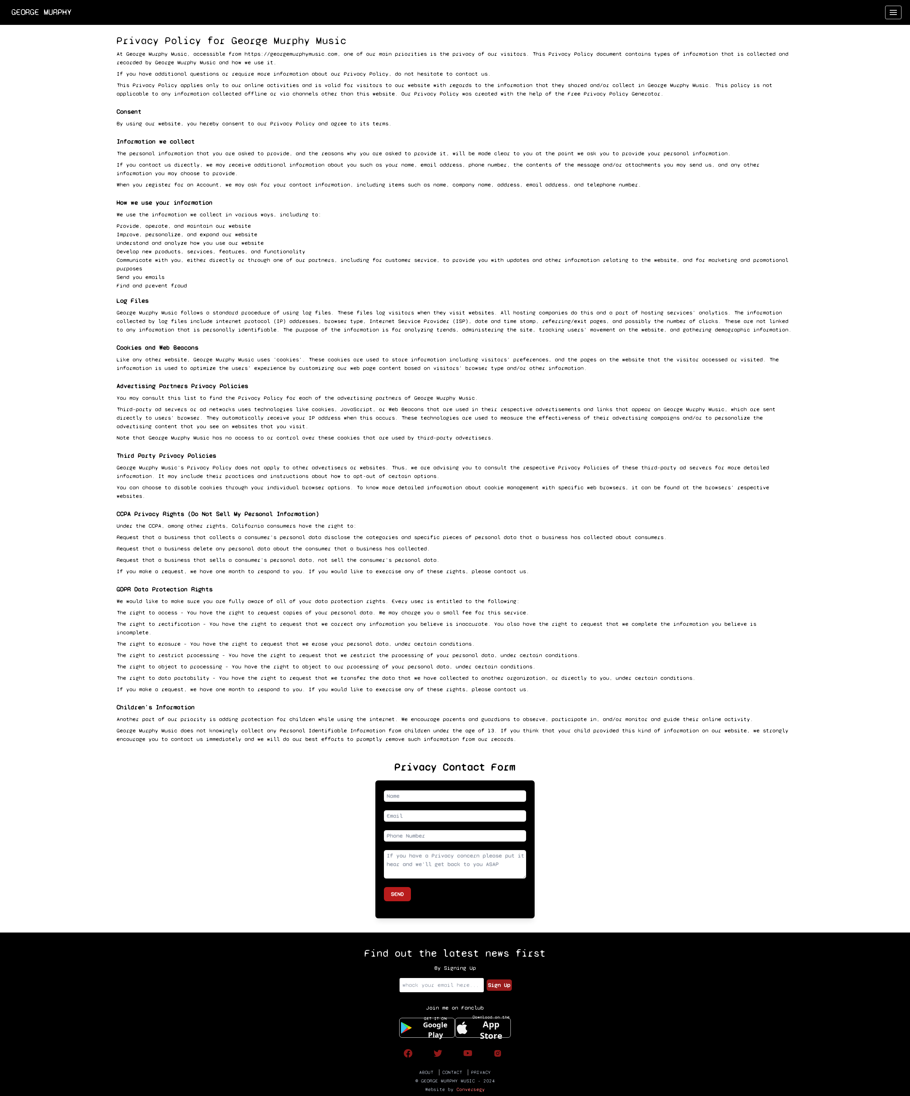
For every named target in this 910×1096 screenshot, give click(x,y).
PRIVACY (481, 1072)
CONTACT (452, 1072)
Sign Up (499, 985)
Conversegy (470, 1089)
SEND (397, 894)
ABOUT (426, 1072)
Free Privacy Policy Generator (614, 93)
